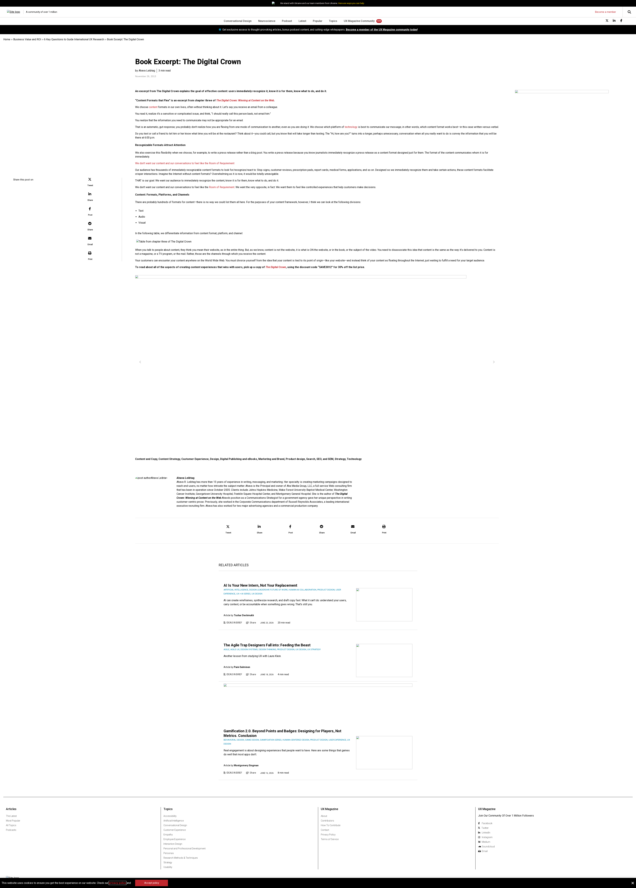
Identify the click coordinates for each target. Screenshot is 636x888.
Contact (325, 830)
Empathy (168, 834)
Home (6, 39)
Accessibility (170, 816)
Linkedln (486, 832)
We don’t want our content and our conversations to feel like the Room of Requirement (184, 163)
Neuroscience (266, 21)
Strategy (340, 459)
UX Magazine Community (359, 21)
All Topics (11, 825)
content (153, 107)
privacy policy (117, 883)
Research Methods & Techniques (180, 857)
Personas (168, 853)
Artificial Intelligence (173, 820)
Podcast (287, 21)
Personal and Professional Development (184, 848)
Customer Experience (195, 459)
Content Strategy (169, 459)
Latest (302, 21)
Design (214, 459)
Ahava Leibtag (185, 477)
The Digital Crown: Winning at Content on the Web (245, 100)
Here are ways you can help (351, 3)
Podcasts (11, 830)
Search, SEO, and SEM (319, 459)
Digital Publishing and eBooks (238, 459)
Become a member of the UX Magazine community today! (382, 29)
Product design (295, 459)
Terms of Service (330, 839)
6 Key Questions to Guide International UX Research (74, 39)
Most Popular (13, 820)
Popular (317, 21)
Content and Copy (146, 459)
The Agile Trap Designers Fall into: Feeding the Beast (267, 645)
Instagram (487, 837)
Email (485, 851)
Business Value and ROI (27, 39)
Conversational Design (238, 21)
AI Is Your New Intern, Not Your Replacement (260, 585)
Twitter (485, 828)
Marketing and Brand (271, 459)
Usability (167, 867)
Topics (333, 21)
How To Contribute (330, 825)
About (324, 816)
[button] (90, 182)
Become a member (605, 11)
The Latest (11, 816)
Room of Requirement (221, 187)
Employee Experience (174, 839)
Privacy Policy (328, 834)
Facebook (487, 823)
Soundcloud (488, 846)
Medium (486, 842)
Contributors (327, 820)
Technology (354, 459)
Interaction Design (172, 844)
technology (351, 127)
